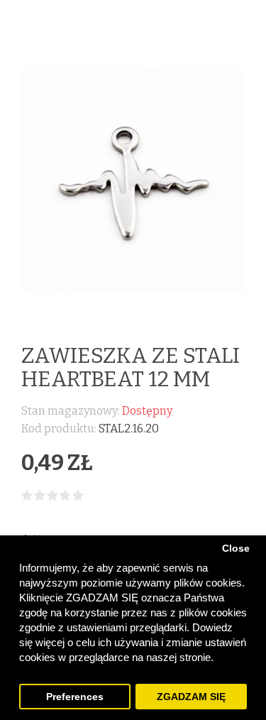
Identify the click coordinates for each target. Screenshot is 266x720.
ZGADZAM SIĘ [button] (191, 697)
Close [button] (236, 548)
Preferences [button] (75, 697)
